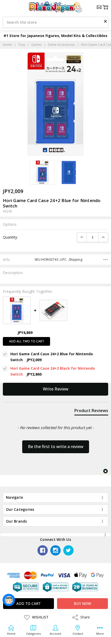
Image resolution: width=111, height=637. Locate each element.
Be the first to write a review (55, 446)
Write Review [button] (55, 389)
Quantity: (10, 237)
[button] (105, 21)
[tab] (91, 411)
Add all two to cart (26, 341)
